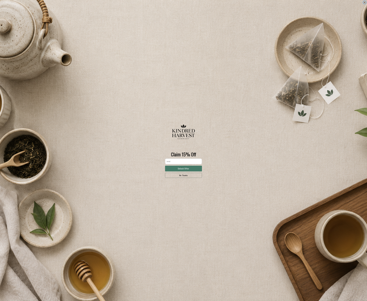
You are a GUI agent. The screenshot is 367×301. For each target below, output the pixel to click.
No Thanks (183, 175)
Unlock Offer (183, 168)
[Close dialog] (364, 2)
